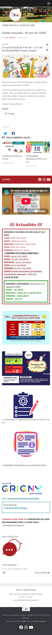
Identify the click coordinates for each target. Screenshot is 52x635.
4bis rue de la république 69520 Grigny (26, 594)
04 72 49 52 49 (10, 505)
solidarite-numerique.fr (13, 525)
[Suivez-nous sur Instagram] (44, 179)
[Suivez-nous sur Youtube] (48, 179)
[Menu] (48, 3)
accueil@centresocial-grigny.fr (26, 600)
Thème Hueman (40, 621)
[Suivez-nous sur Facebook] (39, 179)
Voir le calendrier (41, 572)
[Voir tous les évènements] (47, 45)
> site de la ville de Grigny (15, 508)
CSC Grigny (11, 38)
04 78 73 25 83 (11, 277)
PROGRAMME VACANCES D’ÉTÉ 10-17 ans (36, 159)
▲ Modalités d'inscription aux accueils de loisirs (24, 465)
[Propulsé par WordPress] (24, 621)
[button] (47, 50)
